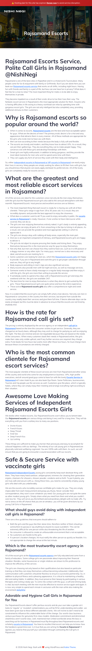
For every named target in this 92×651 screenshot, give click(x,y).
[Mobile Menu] (87, 11)
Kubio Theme (70, 647)
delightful (21, 590)
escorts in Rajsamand (23, 624)
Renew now (52, 3)
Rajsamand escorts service (25, 86)
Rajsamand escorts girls (66, 257)
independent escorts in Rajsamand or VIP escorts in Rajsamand (42, 162)
